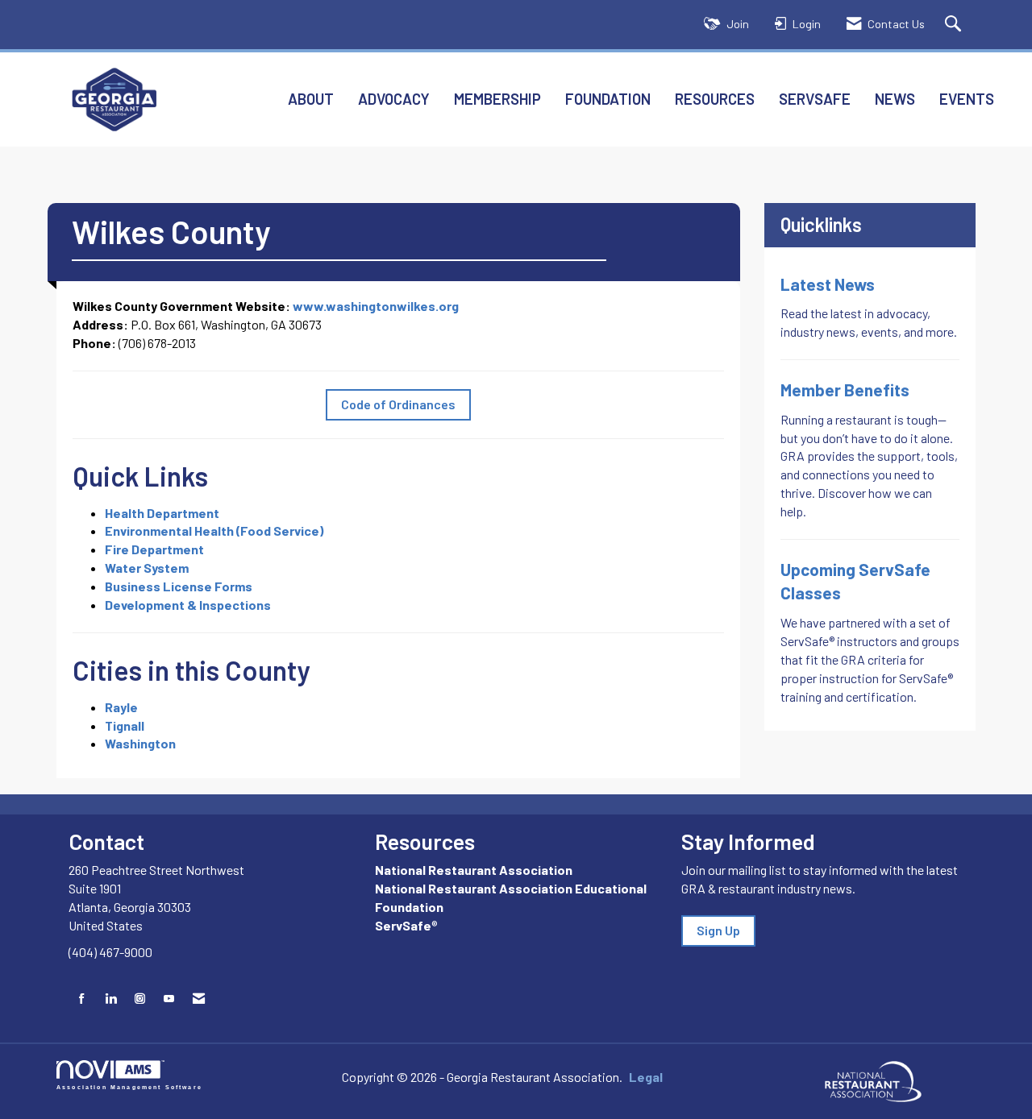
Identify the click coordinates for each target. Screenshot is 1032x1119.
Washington (140, 743)
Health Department (162, 512)
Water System (147, 567)
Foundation (608, 98)
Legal (646, 1076)
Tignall (124, 725)
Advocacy (394, 98)
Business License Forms (178, 586)
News (895, 98)
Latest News (827, 284)
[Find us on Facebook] (82, 998)
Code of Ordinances (398, 404)
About (311, 98)
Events (966, 98)
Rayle (121, 707)
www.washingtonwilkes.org (376, 305)
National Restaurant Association (473, 869)
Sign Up (718, 930)
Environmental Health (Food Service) (214, 530)
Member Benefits (844, 389)
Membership (497, 98)
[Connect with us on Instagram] (140, 998)
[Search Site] (955, 25)
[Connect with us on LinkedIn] (111, 998)
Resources (715, 98)
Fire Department (154, 549)
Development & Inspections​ (188, 604)
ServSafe (815, 98)
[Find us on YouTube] (169, 998)
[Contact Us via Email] (199, 998)
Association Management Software (129, 1087)
